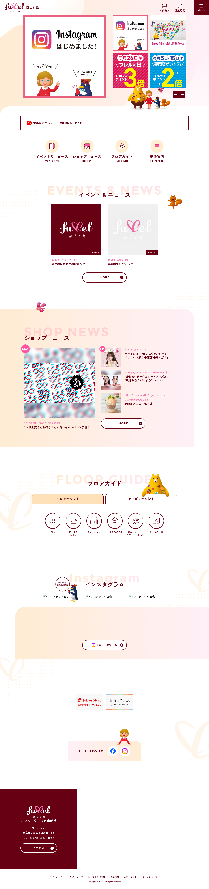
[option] (64, 56)
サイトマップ (76, 877)
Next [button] (182, 94)
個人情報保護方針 (96, 877)
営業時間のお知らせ (71, 123)
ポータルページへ (150, 877)
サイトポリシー (57, 877)
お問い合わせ (130, 877)
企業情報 (114, 877)
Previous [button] (176, 94)
